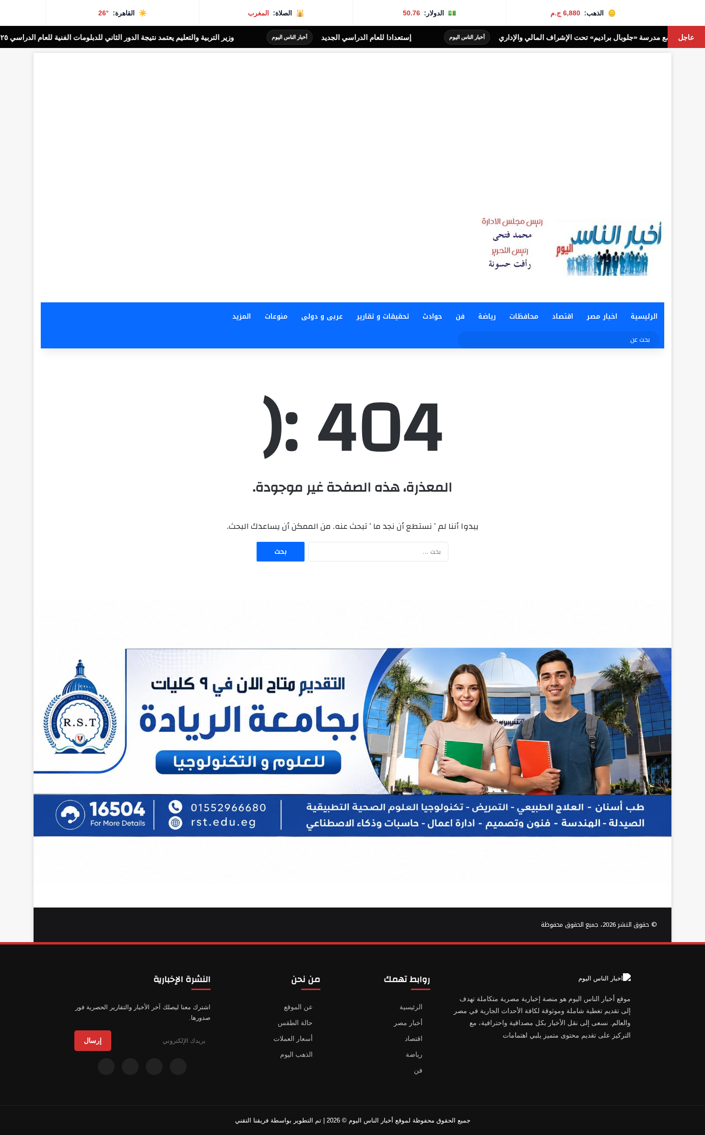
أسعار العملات (293, 1038)
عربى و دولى (322, 316)
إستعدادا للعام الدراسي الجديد (421, 37)
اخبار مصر (602, 316)
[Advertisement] (352, 120)
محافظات (524, 316)
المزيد (241, 316)
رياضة (487, 316)
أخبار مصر (408, 1023)
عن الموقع (298, 1007)
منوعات (276, 316)
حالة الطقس (295, 1023)
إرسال (93, 1040)
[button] (444, 239)
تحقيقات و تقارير (382, 316)
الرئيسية (644, 316)
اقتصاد (562, 316)
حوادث (432, 316)
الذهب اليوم (296, 1054)
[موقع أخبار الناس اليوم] (568, 247)
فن (460, 316)
